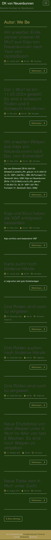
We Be (26, 61)
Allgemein (8, 319)
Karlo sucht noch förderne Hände (20, 265)
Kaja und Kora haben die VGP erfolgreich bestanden (24, 218)
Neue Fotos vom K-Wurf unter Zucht (23, 482)
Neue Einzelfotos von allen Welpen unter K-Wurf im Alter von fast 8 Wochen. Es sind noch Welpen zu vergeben (25, 435)
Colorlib (17, 537)
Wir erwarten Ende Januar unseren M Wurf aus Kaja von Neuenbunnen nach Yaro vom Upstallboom (23, 44)
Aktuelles (37, 61)
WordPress (33, 537)
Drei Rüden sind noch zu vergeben (25, 308)
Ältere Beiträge (14, 518)
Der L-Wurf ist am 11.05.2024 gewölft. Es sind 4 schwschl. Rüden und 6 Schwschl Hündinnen (24, 98)
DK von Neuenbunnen (14, 534)
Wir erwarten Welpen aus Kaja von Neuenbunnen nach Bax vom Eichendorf (24, 148)
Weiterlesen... (37, 70)
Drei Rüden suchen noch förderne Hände (24, 349)
